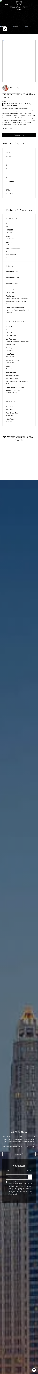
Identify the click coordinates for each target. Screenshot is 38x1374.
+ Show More (8, 129)
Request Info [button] (19, 135)
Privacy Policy (12, 1194)
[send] (30, 1177)
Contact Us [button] (19, 1154)
